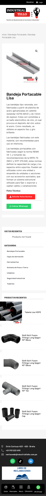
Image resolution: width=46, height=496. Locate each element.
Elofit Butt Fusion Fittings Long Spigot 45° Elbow (31, 363)
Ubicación (29, 491)
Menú (21, 491)
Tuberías (10, 284)
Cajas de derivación (15, 257)
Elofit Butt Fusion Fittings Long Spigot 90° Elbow (31, 337)
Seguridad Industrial (16, 278)
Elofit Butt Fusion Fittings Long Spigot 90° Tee (31, 388)
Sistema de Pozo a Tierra (17, 267)
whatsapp (38, 492)
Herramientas (13, 262)
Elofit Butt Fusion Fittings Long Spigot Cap (31, 413)
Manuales (13, 491)
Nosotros (30, 2)
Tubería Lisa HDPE (33, 312)
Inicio (6, 491)
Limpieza (10, 273)
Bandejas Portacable (17, 34)
